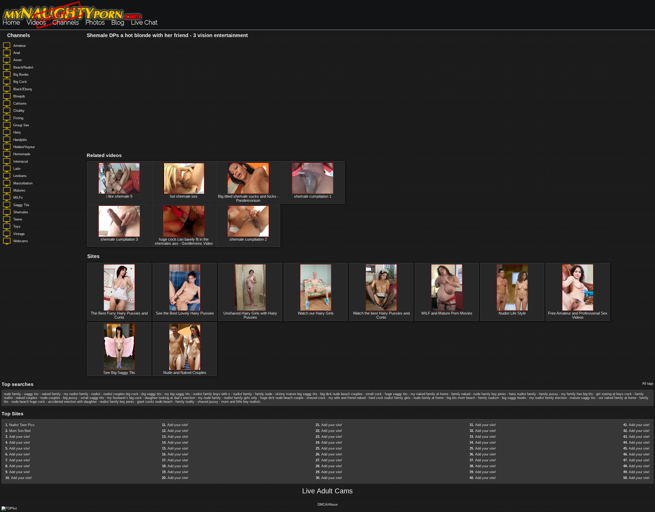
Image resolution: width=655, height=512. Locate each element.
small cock (374, 394)
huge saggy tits (396, 394)
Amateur (19, 46)
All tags (647, 383)
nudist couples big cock (120, 394)
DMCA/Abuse (328, 504)
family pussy (548, 394)
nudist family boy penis (117, 402)
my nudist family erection (548, 398)
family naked (460, 394)
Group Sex (21, 125)
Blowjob (19, 96)
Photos (95, 22)
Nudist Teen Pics (22, 425)
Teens (17, 219)
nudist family (242, 394)
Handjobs (20, 140)
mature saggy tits (583, 398)
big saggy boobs (514, 398)
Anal (16, 53)
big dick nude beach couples (341, 394)
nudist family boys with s (211, 394)
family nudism (488, 398)
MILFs (18, 197)
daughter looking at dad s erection (170, 398)
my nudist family (76, 394)
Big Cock (20, 82)
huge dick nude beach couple (281, 398)
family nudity (185, 402)
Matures (19, 190)
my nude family (209, 398)
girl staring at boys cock (614, 394)
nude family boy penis (489, 394)
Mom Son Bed (19, 431)
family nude (263, 394)
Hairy (17, 132)
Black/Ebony (22, 89)
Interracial (20, 161)
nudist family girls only (240, 398)
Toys (16, 226)
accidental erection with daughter (72, 402)
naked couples (26, 398)
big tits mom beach (461, 398)
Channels (65, 22)
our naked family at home (617, 398)
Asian (17, 60)
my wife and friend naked (347, 398)
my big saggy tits (177, 394)
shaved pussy (208, 402)
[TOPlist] (9, 508)
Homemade (21, 154)
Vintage (19, 234)
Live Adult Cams (327, 491)
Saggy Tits (21, 205)
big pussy (70, 398)
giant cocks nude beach (154, 402)
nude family (12, 394)
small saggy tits (92, 398)
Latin (16, 169)
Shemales (20, 212)
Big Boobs (21, 74)
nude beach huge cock (28, 402)
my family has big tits (577, 394)
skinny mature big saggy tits (296, 394)
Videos (36, 22)
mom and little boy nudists (240, 402)
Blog (117, 22)
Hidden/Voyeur (24, 147)
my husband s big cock (124, 398)
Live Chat (144, 22)
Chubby (19, 111)
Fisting (18, 118)
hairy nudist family (522, 394)
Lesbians (20, 176)
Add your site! (19, 437)
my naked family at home (429, 394)
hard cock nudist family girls (389, 398)
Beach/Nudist (23, 67)
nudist (95, 394)
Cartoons (20, 103)
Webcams (20, 241)
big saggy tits (151, 394)
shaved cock (316, 398)
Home (11, 22)
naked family (51, 394)
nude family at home (428, 398)
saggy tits (31, 394)
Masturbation (22, 183)
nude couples (50, 398)
